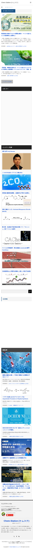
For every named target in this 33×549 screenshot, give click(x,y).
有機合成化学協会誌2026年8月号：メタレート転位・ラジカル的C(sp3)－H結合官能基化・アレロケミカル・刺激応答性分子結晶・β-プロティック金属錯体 (16, 487)
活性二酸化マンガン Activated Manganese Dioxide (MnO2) (16, 210)
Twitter (9, 542)
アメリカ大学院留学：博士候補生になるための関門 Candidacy (15, 249)
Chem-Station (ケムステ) (16, 521)
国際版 (13, 542)
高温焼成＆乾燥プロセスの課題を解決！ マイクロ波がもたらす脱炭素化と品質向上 (16, 34)
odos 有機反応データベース (16, 405)
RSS (19, 536)
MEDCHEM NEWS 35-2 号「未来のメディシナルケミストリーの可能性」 (16, 428)
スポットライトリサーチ (14, 383)
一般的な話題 (12, 436)
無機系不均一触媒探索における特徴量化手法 (14, 458)
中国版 (17, 542)
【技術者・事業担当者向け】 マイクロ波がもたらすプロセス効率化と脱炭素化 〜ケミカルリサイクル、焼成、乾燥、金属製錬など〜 (16, 68)
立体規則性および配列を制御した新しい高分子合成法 (16, 271)
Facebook (29, 541)
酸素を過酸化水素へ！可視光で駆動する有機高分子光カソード (16, 376)
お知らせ (13, 541)
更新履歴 (18, 541)
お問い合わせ (22, 542)
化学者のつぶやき (22, 46)
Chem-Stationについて (6, 541)
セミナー (13, 46)
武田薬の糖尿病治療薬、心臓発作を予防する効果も (15, 193)
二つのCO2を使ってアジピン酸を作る (12, 172)
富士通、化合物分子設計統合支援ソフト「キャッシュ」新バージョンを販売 (15, 228)
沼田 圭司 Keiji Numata (8, 151)
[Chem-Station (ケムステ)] (9, 2)
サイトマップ (23, 541)
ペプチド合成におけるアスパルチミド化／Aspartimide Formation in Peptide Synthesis (15, 397)
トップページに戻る (7, 81)
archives (9, 46)
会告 (17, 46)
